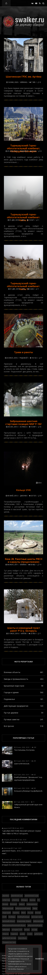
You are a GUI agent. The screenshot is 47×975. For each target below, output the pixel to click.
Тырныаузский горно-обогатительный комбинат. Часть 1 (23, 286)
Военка (5, 904)
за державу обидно (24, 921)
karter (23, 633)
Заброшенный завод (23, 908)
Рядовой (24, 151)
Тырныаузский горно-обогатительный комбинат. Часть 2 (23, 217)
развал (22, 934)
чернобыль (22, 938)
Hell (23, 220)
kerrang (23, 82)
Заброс (21, 904)
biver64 (23, 564)
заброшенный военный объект (14, 925)
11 (40, 564)
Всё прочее (23, 726)
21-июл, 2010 (13, 633)
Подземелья (23, 699)
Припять (16, 913)
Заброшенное (32, 904)
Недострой (6, 913)
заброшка (6, 930)
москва (34, 930)
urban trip (6, 900)
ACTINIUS (23, 427)
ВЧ (39, 900)
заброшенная (38, 921)
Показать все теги (9, 942)
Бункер (32, 900)
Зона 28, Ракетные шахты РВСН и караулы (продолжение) (23, 560)
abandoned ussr (16, 896)
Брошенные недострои (23, 686)
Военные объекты (23, 672)
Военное (13, 904)
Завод (35, 908)
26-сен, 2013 (12, 427)
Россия (30, 913)
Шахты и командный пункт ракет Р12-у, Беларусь (23, 629)
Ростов (37, 913)
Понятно (37, 959)
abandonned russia (31, 896)
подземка (14, 934)
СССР (4, 917)
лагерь (26, 930)
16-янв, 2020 (13, 82)
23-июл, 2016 (11, 358)
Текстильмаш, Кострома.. (24, 750)
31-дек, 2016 (14, 220)
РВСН (23, 913)
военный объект (9, 921)
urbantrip (15, 900)
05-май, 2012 (12, 496)
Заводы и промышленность (23, 679)
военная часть (37, 917)
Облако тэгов (23, 886)
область (5, 934)
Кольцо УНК (23, 490)
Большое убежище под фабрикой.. (28, 791)
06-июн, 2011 (12, 564)
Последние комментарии (23, 819)
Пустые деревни (23, 712)
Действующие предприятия (23, 706)
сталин (29, 934)
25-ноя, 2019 (12, 151)
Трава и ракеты (23, 352)
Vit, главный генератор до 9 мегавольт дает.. (20, 842)
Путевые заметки (23, 719)
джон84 (23, 496)
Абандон (24, 900)
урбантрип (38, 934)
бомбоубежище (23, 917)
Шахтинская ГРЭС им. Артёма (23, 76)
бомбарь (12, 917)
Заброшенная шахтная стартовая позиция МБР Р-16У (23, 423)
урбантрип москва (9, 938)
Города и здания (23, 692)
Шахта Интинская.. (22, 763)
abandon (6, 896)
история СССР (17, 930)
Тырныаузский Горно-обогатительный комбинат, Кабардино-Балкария (23, 148)
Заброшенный (8, 908)
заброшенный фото (35, 925)
